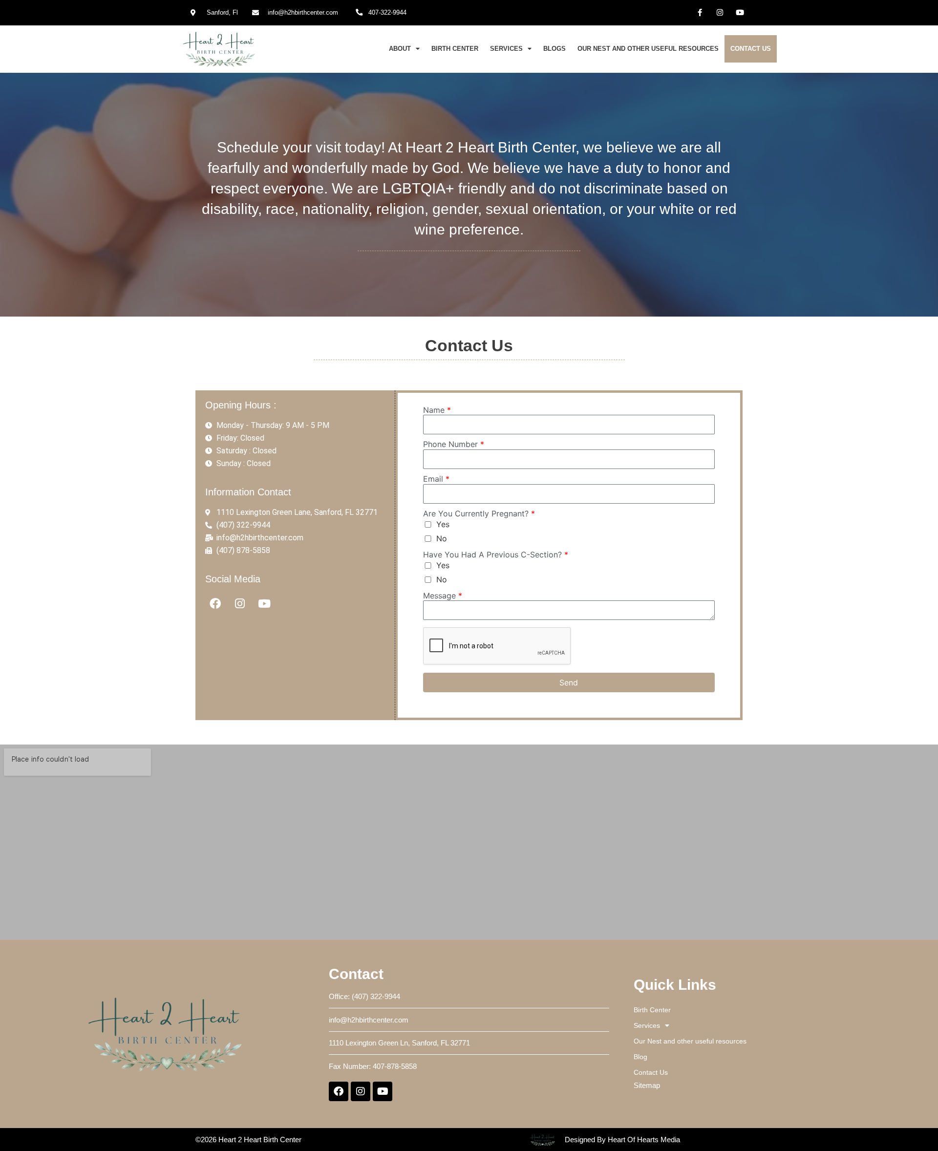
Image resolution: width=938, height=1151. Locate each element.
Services (506, 48)
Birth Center (454, 48)
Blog (640, 1057)
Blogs (554, 48)
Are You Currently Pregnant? (479, 513)
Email (436, 479)
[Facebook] (215, 604)
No (441, 538)
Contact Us (750, 48)
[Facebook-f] (700, 12)
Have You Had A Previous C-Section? (495, 554)
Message (442, 595)
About (400, 48)
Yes (442, 524)
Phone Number (453, 444)
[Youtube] (740, 12)
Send (568, 682)
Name (437, 410)
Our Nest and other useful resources (648, 48)
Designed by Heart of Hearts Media (622, 1139)
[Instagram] (720, 12)
